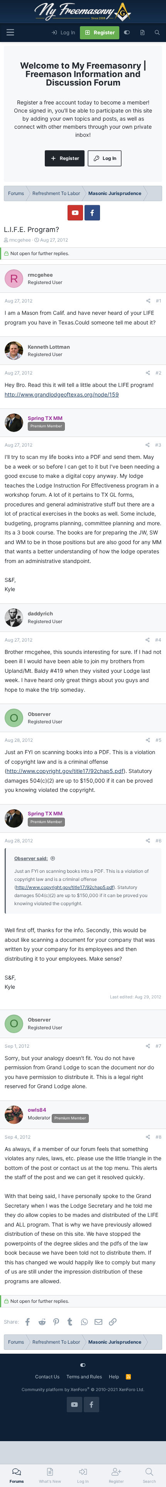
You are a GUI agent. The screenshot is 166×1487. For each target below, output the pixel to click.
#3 (158, 445)
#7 (158, 1046)
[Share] (148, 301)
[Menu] (10, 32)
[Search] (157, 32)
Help (114, 1376)
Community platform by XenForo (83, 1389)
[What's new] (142, 32)
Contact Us (47, 1376)
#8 (158, 1137)
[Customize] (126, 32)
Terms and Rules (84, 1376)
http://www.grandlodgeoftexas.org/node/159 (62, 394)
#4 (158, 640)
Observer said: (31, 858)
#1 (158, 301)
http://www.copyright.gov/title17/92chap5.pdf (65, 771)
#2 (158, 373)
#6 (158, 840)
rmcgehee (20, 240)
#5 (158, 740)
